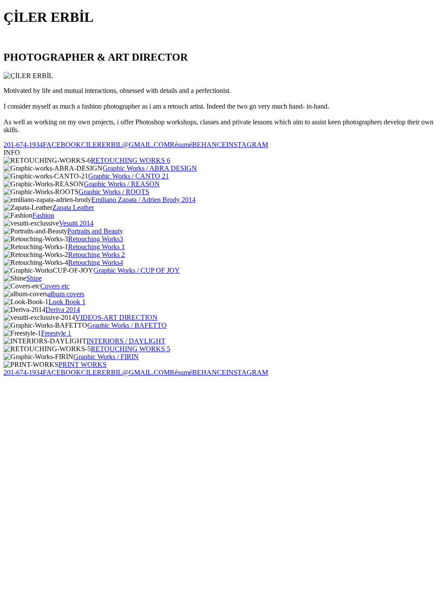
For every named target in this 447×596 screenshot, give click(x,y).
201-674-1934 (23, 144)
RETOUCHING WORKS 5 (130, 349)
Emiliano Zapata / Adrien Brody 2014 (143, 199)
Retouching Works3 (95, 239)
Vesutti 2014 (76, 223)
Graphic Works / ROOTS (114, 191)
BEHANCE (209, 144)
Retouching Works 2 (96, 254)
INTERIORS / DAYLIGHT (125, 341)
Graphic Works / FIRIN (106, 356)
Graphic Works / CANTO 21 (128, 176)
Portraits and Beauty (95, 231)
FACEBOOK (62, 144)
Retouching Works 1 (96, 246)
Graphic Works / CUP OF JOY (136, 270)
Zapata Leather (73, 207)
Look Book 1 (67, 301)
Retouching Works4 (95, 262)
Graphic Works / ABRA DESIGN (150, 168)
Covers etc (54, 286)
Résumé (181, 144)
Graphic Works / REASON (122, 184)
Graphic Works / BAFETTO (127, 325)
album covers (66, 294)
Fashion (43, 215)
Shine (34, 278)
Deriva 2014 (62, 309)
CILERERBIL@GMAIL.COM (125, 144)
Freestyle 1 (56, 333)
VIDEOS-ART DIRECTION (116, 317)
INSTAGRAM (247, 144)
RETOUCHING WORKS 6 (130, 160)
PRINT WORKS (82, 364)
